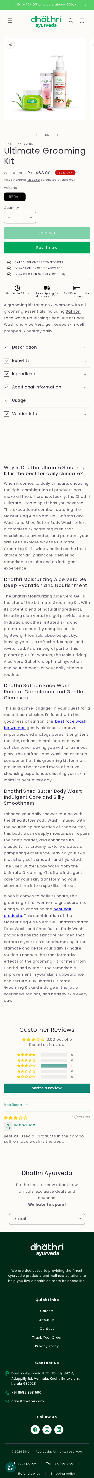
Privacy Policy (47, 1346)
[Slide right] (57, 135)
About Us (47, 1320)
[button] (10, 20)
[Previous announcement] (9, 5)
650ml (17, 197)
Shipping (33, 180)
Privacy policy (25, 1463)
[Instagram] (47, 1429)
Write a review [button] (47, 1088)
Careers (47, 1311)
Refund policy (29, 1473)
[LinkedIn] (58, 1429)
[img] (16, 1117)
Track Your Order (47, 1337)
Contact (47, 1328)
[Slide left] (36, 135)
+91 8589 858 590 (26, 1392)
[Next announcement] (85, 5)
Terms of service (59, 1463)
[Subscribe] (79, 1219)
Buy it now (47, 247)
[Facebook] (35, 1429)
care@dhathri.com (27, 1401)
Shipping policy (63, 1473)
